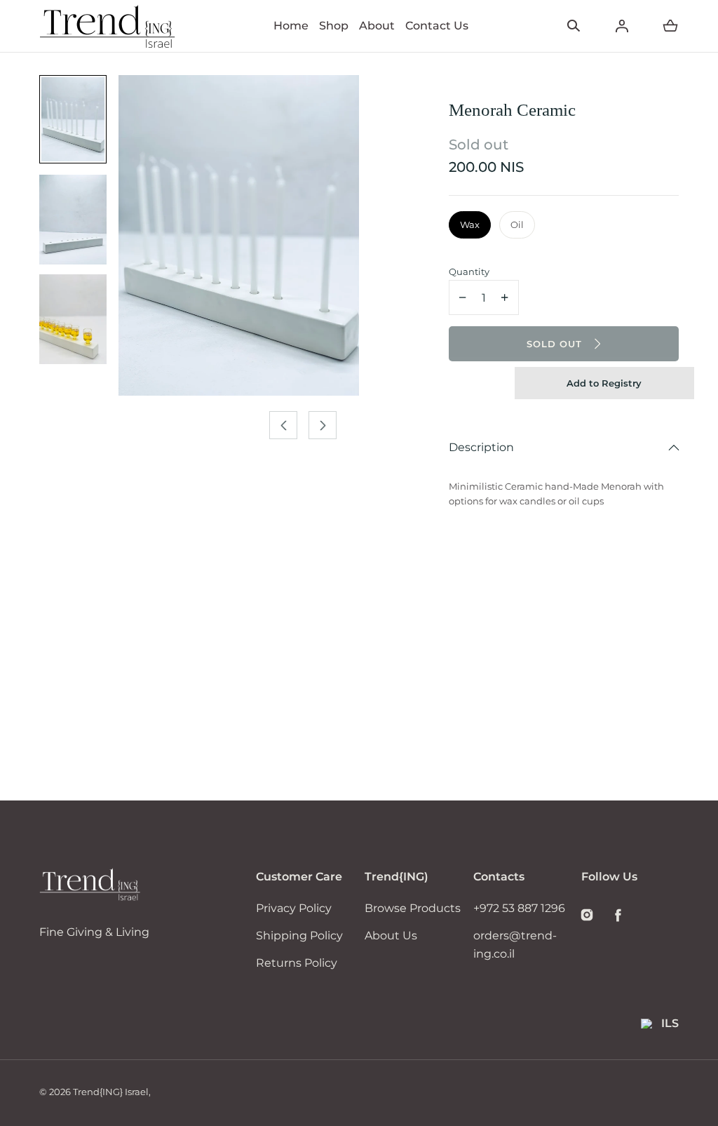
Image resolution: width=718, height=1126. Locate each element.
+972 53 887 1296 (519, 908)
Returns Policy (296, 963)
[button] (573, 26)
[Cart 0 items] (670, 26)
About (377, 25)
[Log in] (622, 26)
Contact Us (436, 25)
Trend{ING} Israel (111, 1091)
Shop (333, 25)
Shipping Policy (299, 935)
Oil (517, 224)
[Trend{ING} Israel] (107, 26)
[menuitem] (73, 119)
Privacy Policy (294, 908)
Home (291, 25)
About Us (391, 935)
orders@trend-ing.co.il (515, 944)
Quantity (469, 271)
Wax (470, 224)
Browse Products (413, 908)
